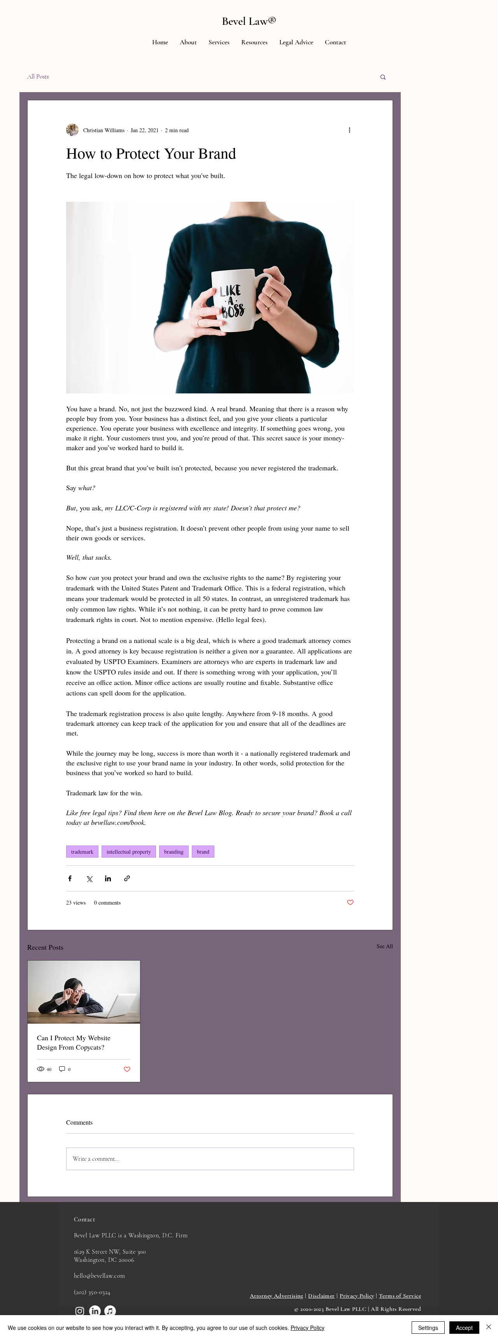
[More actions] (349, 130)
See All (385, 946)
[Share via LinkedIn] (108, 878)
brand (203, 851)
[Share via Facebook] (70, 878)
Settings (428, 1327)
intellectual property (129, 851)
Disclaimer (321, 1295)
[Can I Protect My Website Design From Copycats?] (84, 992)
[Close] (488, 1327)
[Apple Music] (110, 1311)
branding (174, 851)
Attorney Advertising (276, 1295)
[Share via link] (127, 878)
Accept (464, 1327)
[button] (219, 42)
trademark (82, 851)
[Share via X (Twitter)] (89, 878)
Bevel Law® (249, 21)
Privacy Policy (357, 1295)
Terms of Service (400, 1295)
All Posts (38, 76)
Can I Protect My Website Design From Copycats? (73, 1042)
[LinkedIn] (95, 1311)
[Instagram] (80, 1311)
